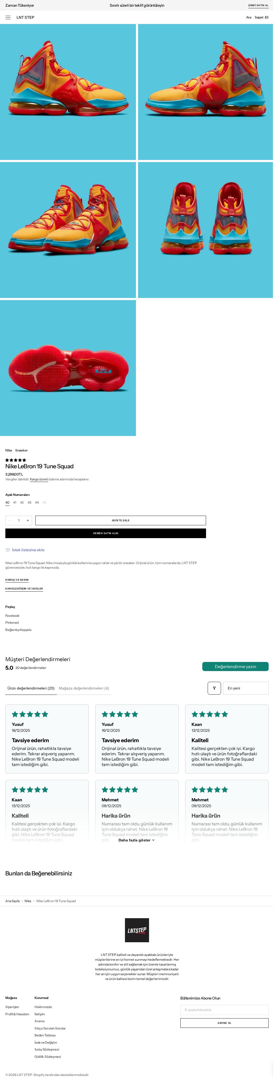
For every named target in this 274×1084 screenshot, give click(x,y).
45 (44, 502)
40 (7, 502)
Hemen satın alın (106, 533)
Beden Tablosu (45, 1035)
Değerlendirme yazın (231, 666)
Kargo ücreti (39, 479)
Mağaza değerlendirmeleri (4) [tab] (84, 688)
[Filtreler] (210, 688)
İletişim (40, 1014)
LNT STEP (24, 1075)
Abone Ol (220, 1022)
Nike (28, 901)
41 (14, 502)
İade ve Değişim (46, 1042)
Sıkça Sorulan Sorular (50, 1028)
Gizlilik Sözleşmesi (48, 1057)
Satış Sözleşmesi (47, 1049)
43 (29, 502)
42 (22, 502)
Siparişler (12, 1007)
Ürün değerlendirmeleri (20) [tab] (31, 688)
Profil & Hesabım (17, 1014)
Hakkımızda (43, 1007)
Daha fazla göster (132, 840)
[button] (8, 17)
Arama (40, 1021)
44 (37, 502)
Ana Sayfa (12, 901)
